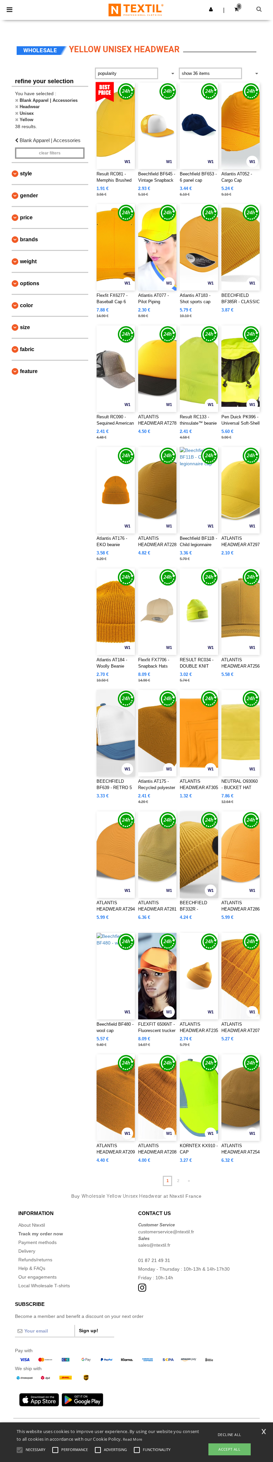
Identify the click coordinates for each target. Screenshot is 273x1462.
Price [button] (26, 217)
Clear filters (50, 153)
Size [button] (25, 327)
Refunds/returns (35, 1259)
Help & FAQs (31, 1268)
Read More (132, 1439)
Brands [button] (29, 239)
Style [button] (26, 173)
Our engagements (37, 1277)
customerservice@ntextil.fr (166, 1231)
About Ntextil (31, 1225)
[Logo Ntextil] (136, 9)
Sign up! (88, 1330)
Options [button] (29, 283)
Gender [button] (29, 195)
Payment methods (37, 1242)
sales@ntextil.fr (154, 1245)
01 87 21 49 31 (154, 1260)
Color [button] (26, 305)
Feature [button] (29, 371)
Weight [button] (28, 261)
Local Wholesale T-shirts (44, 1285)
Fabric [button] (27, 349)
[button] (211, 9)
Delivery (26, 1251)
